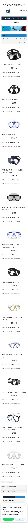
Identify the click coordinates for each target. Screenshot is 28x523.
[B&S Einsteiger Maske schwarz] (14, 382)
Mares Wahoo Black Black (11, 282)
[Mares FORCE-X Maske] (14, 90)
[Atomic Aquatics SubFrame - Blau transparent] (14, 417)
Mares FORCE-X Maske (10, 100)
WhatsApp (8, 519)
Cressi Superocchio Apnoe (11, 65)
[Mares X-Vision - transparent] (14, 455)
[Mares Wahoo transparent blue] (14, 345)
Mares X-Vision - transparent (13, 465)
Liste (7, 38)
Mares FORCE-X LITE (9, 135)
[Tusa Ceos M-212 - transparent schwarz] (14, 197)
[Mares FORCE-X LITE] (14, 125)
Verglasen (20, 519)
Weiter (11, 482)
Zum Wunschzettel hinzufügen (11, 72)
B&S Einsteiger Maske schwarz (13, 392)
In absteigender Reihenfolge (25, 38)
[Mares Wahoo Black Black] (14, 272)
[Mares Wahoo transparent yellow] (14, 307)
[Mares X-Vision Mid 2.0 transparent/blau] (14, 235)
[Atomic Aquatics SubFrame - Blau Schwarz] (14, 160)
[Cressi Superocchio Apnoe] (14, 54)
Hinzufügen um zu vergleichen (11, 76)
